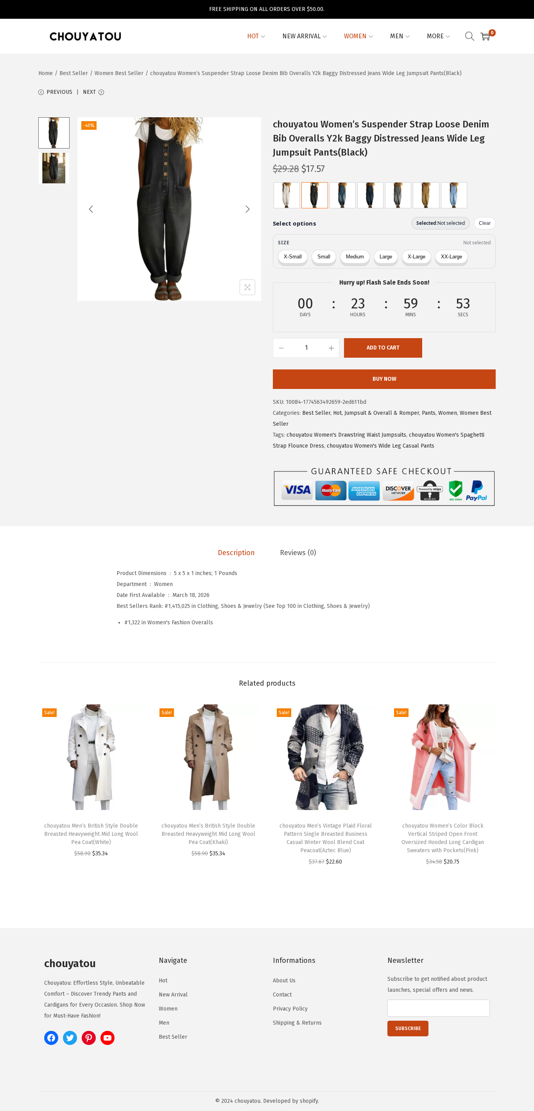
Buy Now (384, 379)
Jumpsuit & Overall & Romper (381, 413)
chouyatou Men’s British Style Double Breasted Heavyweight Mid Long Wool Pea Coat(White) (91, 834)
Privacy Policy (290, 1008)
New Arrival (173, 994)
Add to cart (383, 347)
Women (447, 413)
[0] (485, 36)
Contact (282, 994)
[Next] (247, 209)
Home (45, 73)
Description (236, 552)
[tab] (236, 552)
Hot (337, 413)
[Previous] (91, 209)
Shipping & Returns (297, 1023)
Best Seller (73, 73)
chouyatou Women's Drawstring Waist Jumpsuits (346, 435)
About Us (284, 980)
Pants (428, 413)
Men (164, 1023)
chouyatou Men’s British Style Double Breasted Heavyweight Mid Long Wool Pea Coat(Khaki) (208, 834)
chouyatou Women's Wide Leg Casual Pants (380, 446)
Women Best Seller (119, 73)
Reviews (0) (298, 552)
